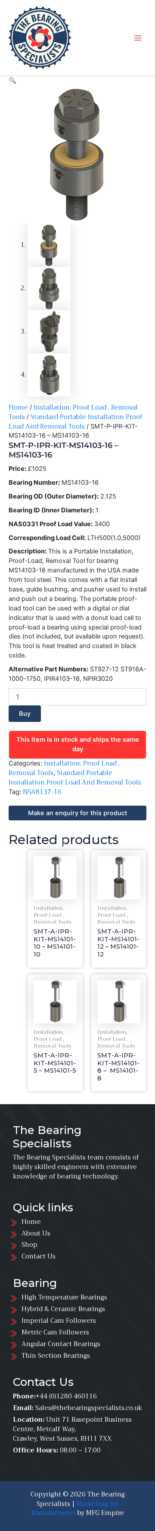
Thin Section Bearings (56, 1355)
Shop (29, 1244)
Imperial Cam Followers (59, 1320)
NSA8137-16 (42, 791)
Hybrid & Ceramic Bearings (63, 1309)
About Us (36, 1233)
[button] (12, 80)
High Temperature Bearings (66, 1297)
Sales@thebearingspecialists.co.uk (88, 1407)
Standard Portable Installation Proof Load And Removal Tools (76, 421)
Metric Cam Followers (55, 1332)
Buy (25, 714)
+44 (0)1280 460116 (66, 1396)
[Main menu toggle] (137, 37)
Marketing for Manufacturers (75, 1508)
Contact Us (39, 1256)
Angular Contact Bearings (61, 1344)
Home (18, 407)
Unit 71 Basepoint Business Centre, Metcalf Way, (72, 1424)
